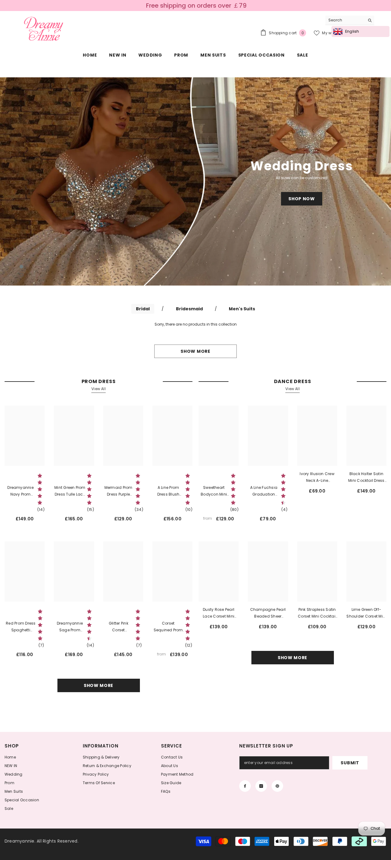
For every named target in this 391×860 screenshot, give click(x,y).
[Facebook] (245, 786)
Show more (195, 351)
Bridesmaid (189, 309)
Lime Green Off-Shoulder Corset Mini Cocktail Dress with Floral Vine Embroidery (366, 613)
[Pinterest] (277, 786)
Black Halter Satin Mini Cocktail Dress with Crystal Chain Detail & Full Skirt (366, 477)
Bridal (143, 309)
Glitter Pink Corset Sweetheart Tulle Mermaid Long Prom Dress (118, 627)
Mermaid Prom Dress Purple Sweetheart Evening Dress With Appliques (118, 491)
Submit (350, 763)
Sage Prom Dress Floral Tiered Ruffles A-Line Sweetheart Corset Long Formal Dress (70, 627)
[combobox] (345, 20)
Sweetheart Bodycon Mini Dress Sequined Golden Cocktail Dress (214, 491)
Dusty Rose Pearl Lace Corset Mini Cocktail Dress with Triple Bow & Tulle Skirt (218, 613)
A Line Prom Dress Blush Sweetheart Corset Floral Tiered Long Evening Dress (168, 491)
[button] (36, 181)
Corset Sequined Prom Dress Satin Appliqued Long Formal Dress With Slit (168, 627)
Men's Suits (242, 309)
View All (98, 388)
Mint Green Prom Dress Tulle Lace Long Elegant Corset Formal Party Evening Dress (70, 491)
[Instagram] (261, 786)
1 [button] (21, 266)
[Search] (349, 20)
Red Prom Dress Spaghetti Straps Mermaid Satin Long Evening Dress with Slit (20, 627)
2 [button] (21, 275)
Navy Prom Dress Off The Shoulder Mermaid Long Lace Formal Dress (21, 491)
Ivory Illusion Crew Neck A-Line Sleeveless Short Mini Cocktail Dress (317, 477)
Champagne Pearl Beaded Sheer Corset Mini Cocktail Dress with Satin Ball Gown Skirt (267, 613)
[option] (195, 181)
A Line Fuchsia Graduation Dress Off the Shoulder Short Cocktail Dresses (264, 491)
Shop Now (301, 199)
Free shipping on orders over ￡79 (196, 5)
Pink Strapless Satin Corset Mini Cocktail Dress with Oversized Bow (317, 613)
